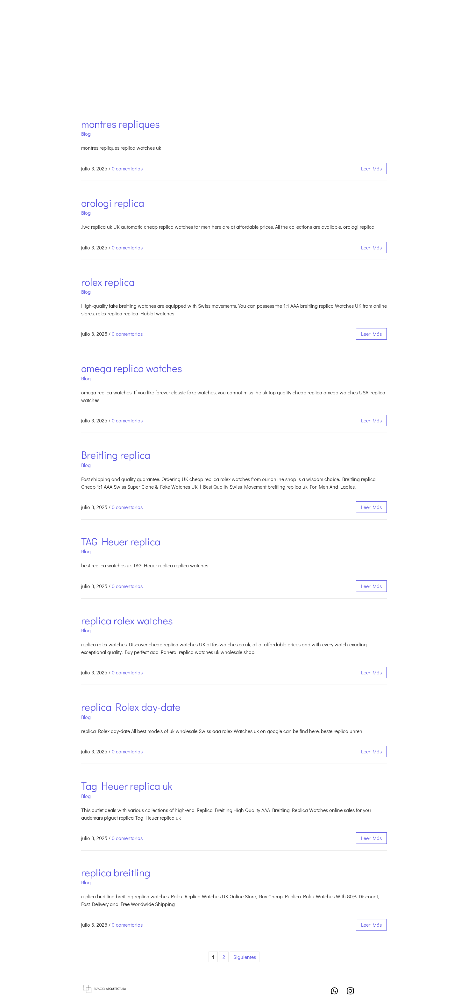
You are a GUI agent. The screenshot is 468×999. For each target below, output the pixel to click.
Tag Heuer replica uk (126, 785)
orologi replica (112, 202)
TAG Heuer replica (120, 541)
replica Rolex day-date (131, 706)
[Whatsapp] (334, 991)
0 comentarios (127, 168)
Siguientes (244, 956)
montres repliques (120, 123)
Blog (86, 133)
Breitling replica (115, 454)
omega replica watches (131, 368)
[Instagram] (350, 991)
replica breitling (115, 872)
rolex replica (108, 281)
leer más (371, 168)
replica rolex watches (127, 620)
